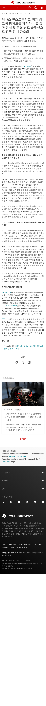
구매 (3, 489)
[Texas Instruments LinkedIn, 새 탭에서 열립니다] (27, 503)
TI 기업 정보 (10, 13)
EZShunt (5, 319)
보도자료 (27, 13)
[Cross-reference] (23, 7)
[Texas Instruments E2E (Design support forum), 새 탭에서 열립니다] (35, 503)
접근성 (4, 544)
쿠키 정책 (12, 544)
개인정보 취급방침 (25, 544)
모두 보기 (23, 439)
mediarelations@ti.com (18, 456)
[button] (4, 7)
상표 (12, 547)
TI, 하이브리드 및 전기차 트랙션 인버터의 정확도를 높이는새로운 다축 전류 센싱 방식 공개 (23, 408)
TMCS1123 (6, 292)
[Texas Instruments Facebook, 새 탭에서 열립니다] (11, 503)
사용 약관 (5, 547)
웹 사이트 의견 (22, 547)
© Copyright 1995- (10, 553)
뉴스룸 (19, 13)
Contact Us (6, 462)
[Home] (23, 2)
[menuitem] (17, 7)
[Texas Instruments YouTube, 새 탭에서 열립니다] (43, 503)
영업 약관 (37, 544)
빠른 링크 (5, 481)
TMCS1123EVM (10, 306)
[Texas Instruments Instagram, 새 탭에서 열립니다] (3, 503)
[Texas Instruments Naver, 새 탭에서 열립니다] (19, 503)
